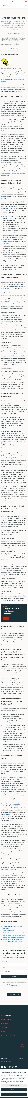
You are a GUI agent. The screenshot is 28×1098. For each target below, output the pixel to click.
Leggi (6, 618)
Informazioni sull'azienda (8, 1036)
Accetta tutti (14, 1094)
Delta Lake (17, 804)
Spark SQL (7, 814)
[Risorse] (6, 1032)
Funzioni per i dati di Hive (10, 216)
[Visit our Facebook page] (5, 1067)
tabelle (15, 354)
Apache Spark (9, 208)
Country (3, 967)
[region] (14, 1083)
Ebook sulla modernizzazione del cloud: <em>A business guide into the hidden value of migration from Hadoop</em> (14, 935)
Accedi (20, 1)
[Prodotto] (7, 1023)
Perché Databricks (6, 1019)
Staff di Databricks (15, 33)
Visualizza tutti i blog (14, 994)
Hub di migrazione (8, 930)
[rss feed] (10, 1067)
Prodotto (4, 1023)
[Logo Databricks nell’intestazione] (4, 1)
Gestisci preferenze (14, 1085)
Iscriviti (14, 976)
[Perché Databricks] (13, 1019)
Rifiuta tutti (14, 1089)
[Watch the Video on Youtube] (16, 1067)
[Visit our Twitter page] (8, 1067)
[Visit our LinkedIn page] (2, 1067)
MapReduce (14, 173)
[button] (16, 2)
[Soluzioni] (7, 1027)
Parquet (5, 241)
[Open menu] (26, 2)
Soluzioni (4, 1027)
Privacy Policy (14, 985)
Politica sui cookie (22, 1077)
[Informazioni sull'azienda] (16, 1036)
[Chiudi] (26, 1070)
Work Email (4, 961)
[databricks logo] (6, 1015)
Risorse (3, 1031)
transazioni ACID (6, 787)
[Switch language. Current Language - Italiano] (13, 2)
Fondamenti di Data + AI (14, 13)
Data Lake (4, 196)
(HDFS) (17, 77)
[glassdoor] (13, 1067)
